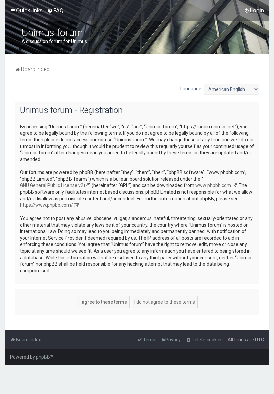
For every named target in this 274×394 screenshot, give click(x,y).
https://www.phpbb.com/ (46, 205)
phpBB (43, 357)
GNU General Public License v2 (51, 185)
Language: (191, 88)
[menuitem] (55, 10)
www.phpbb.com (213, 185)
